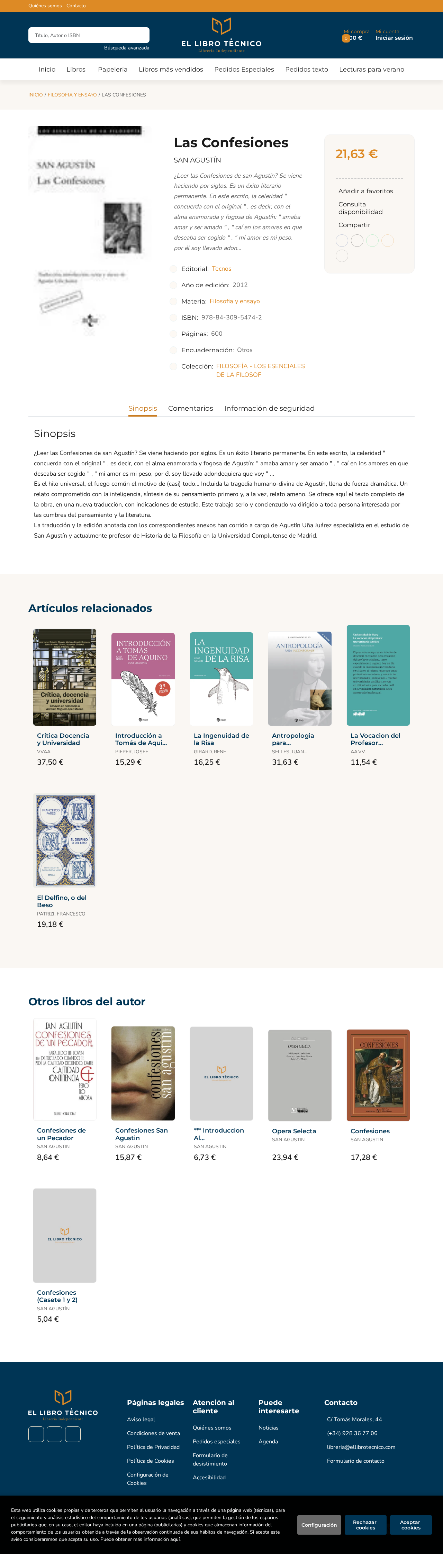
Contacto (76, 5)
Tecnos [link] (222, 268)
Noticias (269, 1428)
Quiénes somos (45, 5)
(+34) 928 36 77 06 (352, 1433)
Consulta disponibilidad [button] (360, 208)
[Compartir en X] (357, 240)
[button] (356, 35)
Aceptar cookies (411, 1525)
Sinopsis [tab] (142, 408)
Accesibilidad (209, 1477)
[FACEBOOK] (36, 1434)
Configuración (319, 1525)
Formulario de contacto (356, 1461)
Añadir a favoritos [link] (365, 191)
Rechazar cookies (365, 1525)
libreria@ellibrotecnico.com (361, 1447)
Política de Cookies (150, 1461)
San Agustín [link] (197, 160)
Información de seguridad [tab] (269, 408)
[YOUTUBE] (73, 1434)
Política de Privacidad (153, 1447)
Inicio (35, 95)
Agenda (268, 1441)
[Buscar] (138, 35)
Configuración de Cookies (148, 1479)
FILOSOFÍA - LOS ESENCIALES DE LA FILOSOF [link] (260, 370)
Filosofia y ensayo (72, 95)
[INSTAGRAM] (54, 1434)
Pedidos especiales (217, 1441)
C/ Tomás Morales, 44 (354, 1419)
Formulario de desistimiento (210, 1460)
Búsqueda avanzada (127, 47)
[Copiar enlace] (342, 256)
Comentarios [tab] (190, 408)
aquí (175, 1539)
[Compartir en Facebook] (342, 240)
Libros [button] (75, 69)
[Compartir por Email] (387, 240)
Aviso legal (141, 1419)
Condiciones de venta (153, 1433)
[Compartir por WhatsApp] (372, 240)
